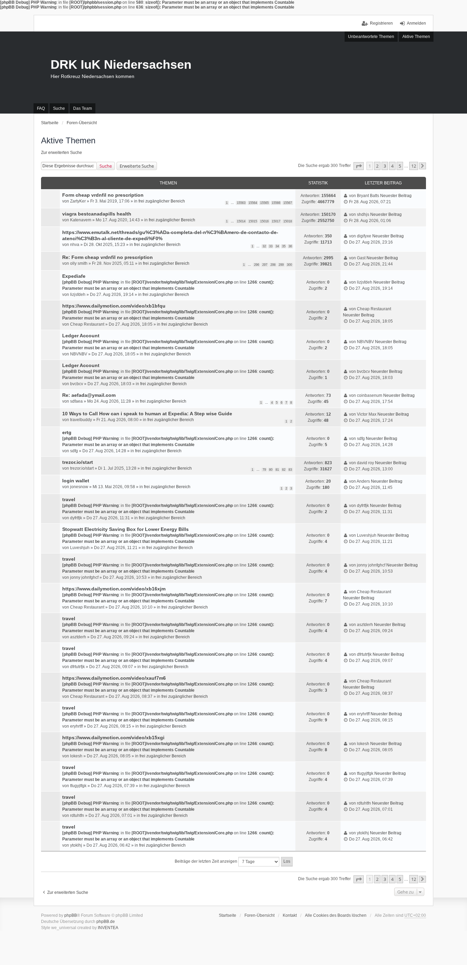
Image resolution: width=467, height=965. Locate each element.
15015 (253, 221)
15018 (287, 221)
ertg (66, 432)
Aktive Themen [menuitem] (416, 36)
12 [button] (413, 166)
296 (256, 264)
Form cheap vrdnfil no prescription (103, 195)
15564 (253, 203)
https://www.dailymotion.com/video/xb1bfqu (113, 306)
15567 (287, 203)
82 (283, 469)
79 (264, 469)
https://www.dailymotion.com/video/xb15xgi (113, 737)
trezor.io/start (77, 462)
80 (270, 469)
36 (290, 246)
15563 (241, 203)
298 (273, 264)
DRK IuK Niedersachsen (121, 64)
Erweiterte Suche (137, 166)
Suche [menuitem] (59, 108)
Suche (105, 166)
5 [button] (400, 166)
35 (283, 246)
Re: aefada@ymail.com (89, 395)
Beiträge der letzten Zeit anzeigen (206, 861)
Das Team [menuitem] (82, 108)
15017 (276, 221)
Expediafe (73, 276)
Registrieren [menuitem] (381, 23)
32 (264, 246)
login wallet (75, 480)
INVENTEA (108, 927)
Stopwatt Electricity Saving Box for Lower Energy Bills (125, 529)
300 (289, 264)
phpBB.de (105, 921)
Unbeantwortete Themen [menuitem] (371, 36)
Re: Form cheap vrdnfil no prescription (107, 257)
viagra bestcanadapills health (96, 214)
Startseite (227, 915)
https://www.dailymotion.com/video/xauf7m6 (114, 678)
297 (264, 264)
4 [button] (392, 166)
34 (277, 246)
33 (270, 246)
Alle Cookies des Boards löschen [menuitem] (335, 915)
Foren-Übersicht (259, 915)
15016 (264, 221)
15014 (241, 221)
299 (281, 264)
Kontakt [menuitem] (290, 915)
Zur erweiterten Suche (61, 152)
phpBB (70, 915)
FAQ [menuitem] (41, 108)
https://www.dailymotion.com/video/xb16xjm (113, 588)
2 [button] (377, 166)
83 (290, 469)
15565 (264, 203)
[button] (358, 166)
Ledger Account (80, 335)
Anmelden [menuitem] (416, 23)
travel (68, 499)
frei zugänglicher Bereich (161, 201)
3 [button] (385, 166)
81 (277, 469)
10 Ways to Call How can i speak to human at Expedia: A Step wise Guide (147, 413)
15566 (276, 203)
